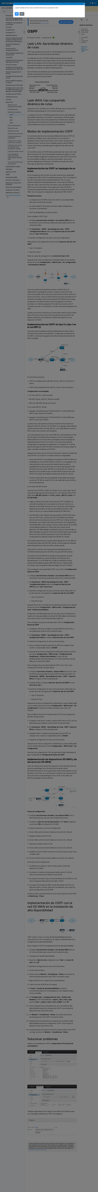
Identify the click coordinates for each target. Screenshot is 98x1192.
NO (22, 14)
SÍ (17, 14)
